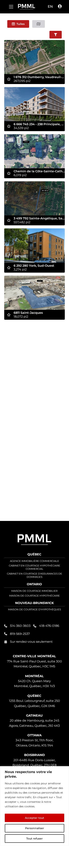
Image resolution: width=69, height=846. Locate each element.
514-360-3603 (20, 626)
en (50, 6)
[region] (34, 806)
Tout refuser (34, 838)
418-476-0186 (49, 626)
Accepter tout (34, 818)
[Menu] (11, 7)
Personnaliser (34, 828)
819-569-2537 (20, 634)
